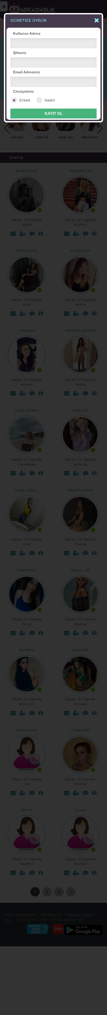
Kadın (49, 100)
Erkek (24, 100)
